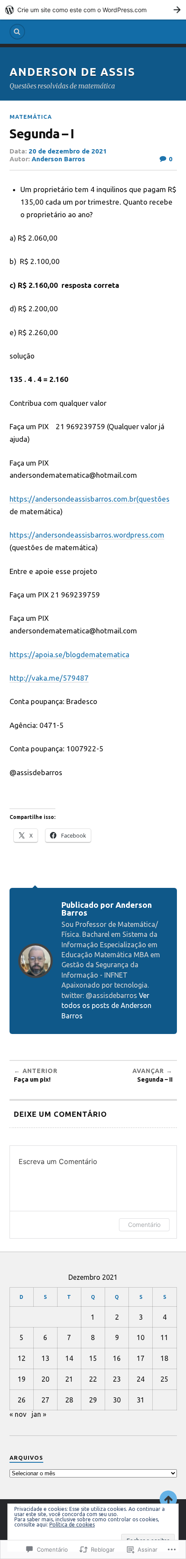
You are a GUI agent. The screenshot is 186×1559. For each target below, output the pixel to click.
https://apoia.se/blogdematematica (69, 654)
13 (45, 1358)
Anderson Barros (58, 159)
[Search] (17, 31)
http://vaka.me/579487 (49, 678)
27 (45, 1400)
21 (69, 1379)
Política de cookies (72, 1524)
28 (69, 1400)
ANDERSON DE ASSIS (72, 71)
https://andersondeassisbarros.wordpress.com (87, 535)
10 (140, 1337)
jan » (39, 1414)
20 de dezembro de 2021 (68, 151)
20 (45, 1379)
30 (117, 1400)
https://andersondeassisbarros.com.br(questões (90, 499)
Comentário (144, 1224)
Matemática (31, 117)
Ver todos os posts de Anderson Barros (106, 1005)
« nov (18, 1414)
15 (93, 1358)
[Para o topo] (168, 1499)
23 (117, 1379)
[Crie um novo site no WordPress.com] (93, 10)
